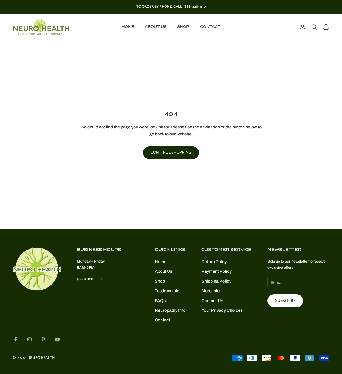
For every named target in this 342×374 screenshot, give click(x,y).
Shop (183, 27)
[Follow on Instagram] (29, 339)
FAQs (160, 300)
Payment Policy (216, 271)
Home (128, 27)
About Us (155, 27)
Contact (210, 27)
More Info (210, 291)
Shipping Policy (216, 281)
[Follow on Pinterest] (43, 339)
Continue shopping (171, 152)
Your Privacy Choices (222, 310)
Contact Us (212, 300)
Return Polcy (214, 261)
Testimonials (167, 291)
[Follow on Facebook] (15, 339)
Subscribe (285, 300)
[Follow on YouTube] (57, 339)
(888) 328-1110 (195, 7)
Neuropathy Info (170, 310)
